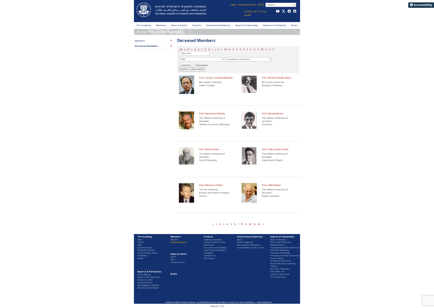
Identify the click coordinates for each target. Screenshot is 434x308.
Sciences (186, 65)
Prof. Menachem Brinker (212, 113)
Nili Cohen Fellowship (279, 269)
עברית (263, 11)
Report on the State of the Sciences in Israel (148, 278)
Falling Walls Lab (277, 271)
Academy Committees (213, 239)
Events (173, 257)
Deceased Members (176, 32)
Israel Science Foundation (215, 250)
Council (140, 242)
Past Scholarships (278, 277)
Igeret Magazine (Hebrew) (148, 285)
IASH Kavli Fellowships (280, 250)
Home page (141, 32)
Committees (142, 255)
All (181, 49)
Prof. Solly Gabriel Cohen (275, 149)
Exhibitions (208, 253)
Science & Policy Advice (147, 253)
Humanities (202, 65)
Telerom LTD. (217, 306)
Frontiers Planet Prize (279, 274)
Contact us (233, 302)
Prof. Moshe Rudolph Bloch (276, 77)
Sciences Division (144, 247)
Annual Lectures (178, 262)
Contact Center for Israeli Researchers (214, 243)
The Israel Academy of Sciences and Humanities (171, 10)
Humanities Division (146, 250)
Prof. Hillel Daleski (271, 185)
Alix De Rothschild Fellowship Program (283, 265)
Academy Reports (144, 282)
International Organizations (249, 245)
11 (255, 223)
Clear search (197, 69)
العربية (247, 14)
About (139, 239)
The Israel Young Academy (215, 247)
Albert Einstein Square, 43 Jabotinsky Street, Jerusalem (200, 302)
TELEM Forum (210, 255)
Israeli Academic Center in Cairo (250, 247)
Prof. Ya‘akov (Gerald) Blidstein (216, 77)
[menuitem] (144, 25)
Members (175, 239)
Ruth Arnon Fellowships (280, 242)
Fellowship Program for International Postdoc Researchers (285, 254)
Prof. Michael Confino (211, 185)
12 (259, 223)
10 (250, 223)
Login (233, 4)
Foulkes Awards (277, 258)
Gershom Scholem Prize (280, 261)
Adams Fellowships (278, 239)
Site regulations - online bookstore (256, 302)
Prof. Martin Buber (209, 149)
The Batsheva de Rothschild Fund (284, 247)
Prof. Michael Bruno (272, 113)
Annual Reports (144, 274)
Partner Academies (245, 242)
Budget (140, 258)
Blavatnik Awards (277, 245)
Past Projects (209, 258)
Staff (139, 245)
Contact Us (250, 11)
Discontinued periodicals (148, 288)
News (173, 259)
